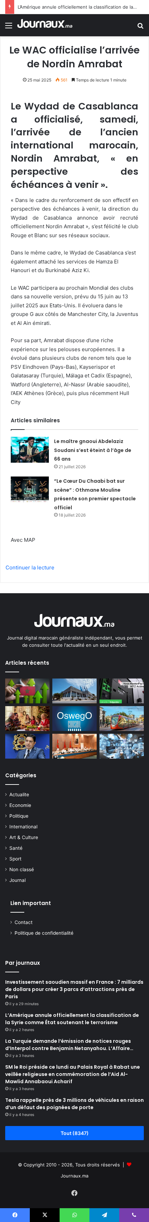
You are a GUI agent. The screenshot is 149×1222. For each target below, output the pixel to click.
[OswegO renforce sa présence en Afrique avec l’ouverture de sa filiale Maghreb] (74, 718)
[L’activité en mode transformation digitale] (121, 746)
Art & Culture (23, 837)
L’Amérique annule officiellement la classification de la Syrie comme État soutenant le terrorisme (72, 1019)
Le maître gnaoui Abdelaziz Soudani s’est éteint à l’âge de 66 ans (92, 450)
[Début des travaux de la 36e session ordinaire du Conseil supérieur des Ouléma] (74, 746)
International (23, 826)
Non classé (21, 869)
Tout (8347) (75, 1133)
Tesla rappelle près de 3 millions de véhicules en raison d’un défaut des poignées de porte (74, 1104)
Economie (20, 805)
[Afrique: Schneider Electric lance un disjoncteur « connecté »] (121, 691)
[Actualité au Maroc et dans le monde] (45, 25)
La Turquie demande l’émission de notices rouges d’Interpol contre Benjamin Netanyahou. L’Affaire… (69, 1045)
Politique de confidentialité (44, 933)
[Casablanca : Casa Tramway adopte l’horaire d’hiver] (121, 718)
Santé (16, 848)
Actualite (19, 794)
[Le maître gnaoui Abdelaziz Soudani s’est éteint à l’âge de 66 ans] (30, 450)
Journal (17, 880)
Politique (18, 816)
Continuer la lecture (30, 567)
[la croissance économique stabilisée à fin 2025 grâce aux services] (27, 691)
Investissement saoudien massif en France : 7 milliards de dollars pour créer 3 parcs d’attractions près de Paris (74, 989)
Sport (15, 859)
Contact (24, 922)
